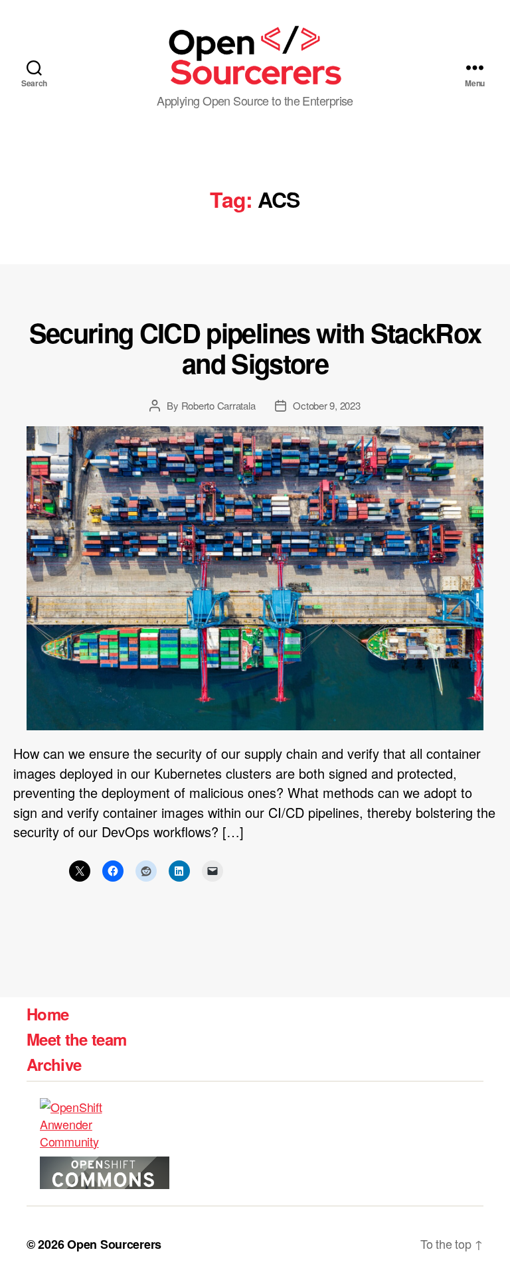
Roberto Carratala (218, 405)
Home (47, 1013)
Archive (54, 1064)
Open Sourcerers (114, 1244)
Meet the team (76, 1039)
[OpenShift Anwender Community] (96, 1124)
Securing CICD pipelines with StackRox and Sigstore (255, 347)
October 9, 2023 (326, 405)
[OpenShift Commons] (105, 1172)
